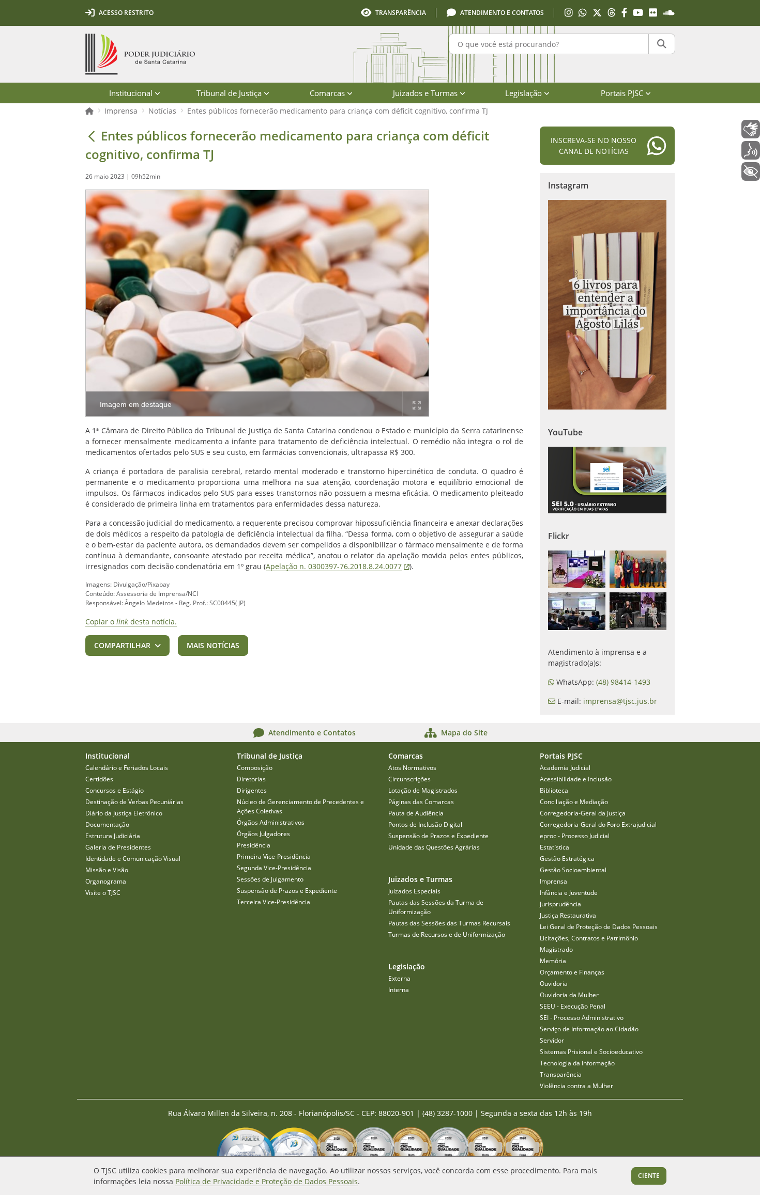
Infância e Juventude (569, 892)
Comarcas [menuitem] (327, 93)
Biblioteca (554, 790)
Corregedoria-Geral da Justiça (583, 813)
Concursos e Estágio (114, 790)
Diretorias (251, 779)
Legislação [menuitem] (523, 93)
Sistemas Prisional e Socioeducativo (591, 1051)
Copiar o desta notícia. (131, 621)
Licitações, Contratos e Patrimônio (589, 938)
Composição (254, 767)
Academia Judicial (565, 767)
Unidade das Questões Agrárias (434, 847)
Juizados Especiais (414, 891)
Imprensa (121, 111)
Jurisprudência (560, 904)
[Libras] (750, 129)
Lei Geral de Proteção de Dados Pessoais (599, 926)
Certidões (99, 779)
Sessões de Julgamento (270, 879)
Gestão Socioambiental (573, 870)
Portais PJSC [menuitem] (622, 93)
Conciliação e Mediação (574, 801)
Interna (398, 989)
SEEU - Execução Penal (572, 1006)
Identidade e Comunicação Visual (132, 858)
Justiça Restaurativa (568, 915)
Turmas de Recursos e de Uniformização (446, 934)
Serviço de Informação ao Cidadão (589, 1029)
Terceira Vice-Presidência (273, 902)
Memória (553, 960)
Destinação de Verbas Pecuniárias (134, 801)
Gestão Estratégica (567, 858)
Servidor (552, 1040)
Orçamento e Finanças (572, 972)
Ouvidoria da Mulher (569, 994)
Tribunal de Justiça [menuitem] (229, 93)
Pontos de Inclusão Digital (425, 824)
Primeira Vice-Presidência (274, 856)
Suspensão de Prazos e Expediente (287, 890)
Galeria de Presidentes (118, 847)
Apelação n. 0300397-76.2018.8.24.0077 (337, 566)
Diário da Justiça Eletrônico (123, 813)
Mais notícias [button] (213, 645)
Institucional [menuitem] (131, 93)
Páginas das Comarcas (421, 801)
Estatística (554, 847)
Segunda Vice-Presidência (274, 867)
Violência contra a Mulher (576, 1085)
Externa (399, 978)
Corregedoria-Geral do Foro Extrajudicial (598, 824)
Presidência (253, 845)
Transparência (561, 1074)
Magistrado (556, 949)
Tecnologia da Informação (577, 1063)
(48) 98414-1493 (623, 682)
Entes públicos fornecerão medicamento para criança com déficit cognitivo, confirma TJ (337, 111)
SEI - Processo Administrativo (582, 1017)
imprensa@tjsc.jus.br (620, 701)
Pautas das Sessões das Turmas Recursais (449, 923)
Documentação (107, 824)
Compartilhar (122, 645)
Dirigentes (252, 790)
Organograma (105, 881)
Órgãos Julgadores (263, 833)
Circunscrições (409, 779)
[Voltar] (91, 136)
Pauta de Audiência (416, 813)
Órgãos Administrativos (271, 822)
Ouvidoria (554, 983)
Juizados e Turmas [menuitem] (425, 93)
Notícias (162, 111)
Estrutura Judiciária (112, 835)
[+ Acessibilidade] (750, 171)
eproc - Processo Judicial (575, 835)
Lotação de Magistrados (423, 790)
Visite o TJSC (102, 892)
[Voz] (750, 150)
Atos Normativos (412, 767)
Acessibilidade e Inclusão (576, 779)
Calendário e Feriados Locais (126, 767)
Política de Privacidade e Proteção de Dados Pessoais (266, 1181)
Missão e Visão (106, 870)
